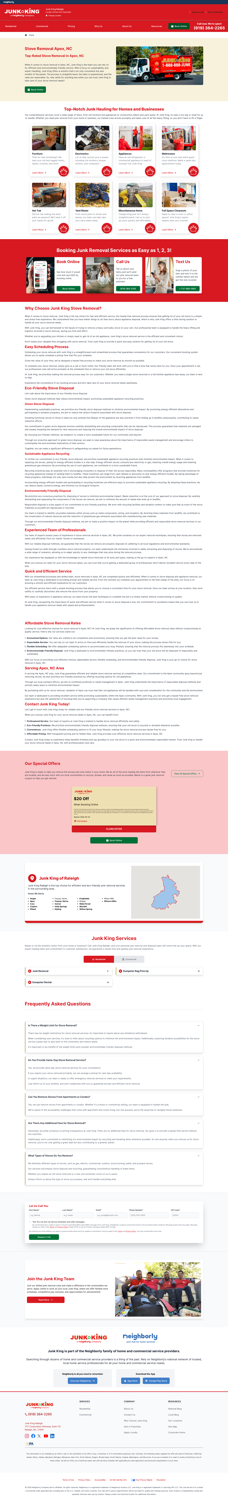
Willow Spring (85, 909)
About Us (128, 1408)
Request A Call (44, 1237)
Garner (58, 904)
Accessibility (100, 1480)
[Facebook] (33, 1436)
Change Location (54, 16)
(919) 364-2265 (128, 288)
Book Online (37, 89)
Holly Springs (61, 906)
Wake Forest (85, 904)
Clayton (33, 906)
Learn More (37, 173)
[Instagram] (27, 1436)
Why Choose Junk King (135, 1420)
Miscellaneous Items (130, 210)
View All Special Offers (185, 773)
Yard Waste (81, 210)
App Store (132, 1380)
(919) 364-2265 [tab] (209, 26)
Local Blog (173, 1414)
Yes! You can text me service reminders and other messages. (58, 1222)
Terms (52, 1227)
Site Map (172, 1426)
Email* (98, 1210)
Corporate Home (176, 1432)
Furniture (37, 153)
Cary (32, 904)
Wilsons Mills (110, 901)
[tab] (10, 26)
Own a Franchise (132, 1426)
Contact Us (129, 1414)
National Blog (175, 1408)
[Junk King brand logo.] (22, 12)
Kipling (58, 909)
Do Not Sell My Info (118, 1480)
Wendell (83, 906)
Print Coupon (82, 821)
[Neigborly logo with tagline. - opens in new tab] (140, 1338)
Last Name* (67, 1210)
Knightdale (84, 898)
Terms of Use (68, 1480)
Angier (33, 898)
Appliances (125, 153)
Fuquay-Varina (61, 901)
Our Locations (175, 1420)
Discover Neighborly (80, 1380)
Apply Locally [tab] (198, 12)
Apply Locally (130, 1432)
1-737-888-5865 (187, 288)
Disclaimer (161, 1480)
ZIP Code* (175, 1210)
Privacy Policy (63, 1227)
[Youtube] (46, 1436)
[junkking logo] (47, 1405)
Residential (100, 959)
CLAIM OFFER (114, 828)
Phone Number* (136, 1210)
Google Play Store (158, 1380)
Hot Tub (36, 210)
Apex (32, 901)
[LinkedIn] (52, 1436)
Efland (33, 909)
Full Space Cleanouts (174, 210)
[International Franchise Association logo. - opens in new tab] (30, 1444)
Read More (44, 1299)
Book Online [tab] (181, 26)
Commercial (130, 959)
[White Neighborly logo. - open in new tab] (8, 2)
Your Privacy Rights (143, 1480)
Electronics (82, 153)
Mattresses (168, 153)
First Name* (34, 1210)
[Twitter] (39, 1436)
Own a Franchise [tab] (215, 12)
